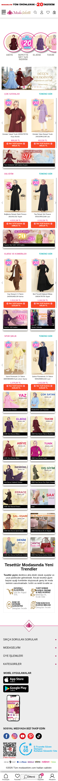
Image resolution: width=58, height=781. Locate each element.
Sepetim (41, 777)
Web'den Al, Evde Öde (43, 592)
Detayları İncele (19, 605)
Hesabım (52, 779)
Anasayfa (5, 779)
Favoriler (17, 779)
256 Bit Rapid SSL (20, 591)
